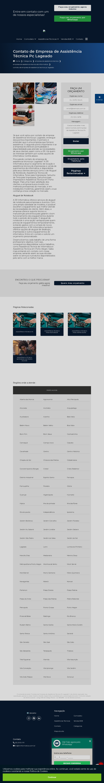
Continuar (52, 777)
